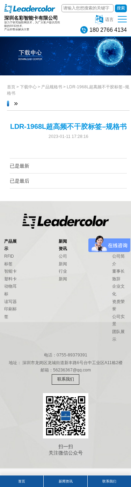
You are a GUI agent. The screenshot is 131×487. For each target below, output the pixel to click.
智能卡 (10, 271)
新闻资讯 (66, 481)
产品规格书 (51, 86)
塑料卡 (10, 278)
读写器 (10, 301)
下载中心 (28, 86)
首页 (11, 86)
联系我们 (65, 379)
